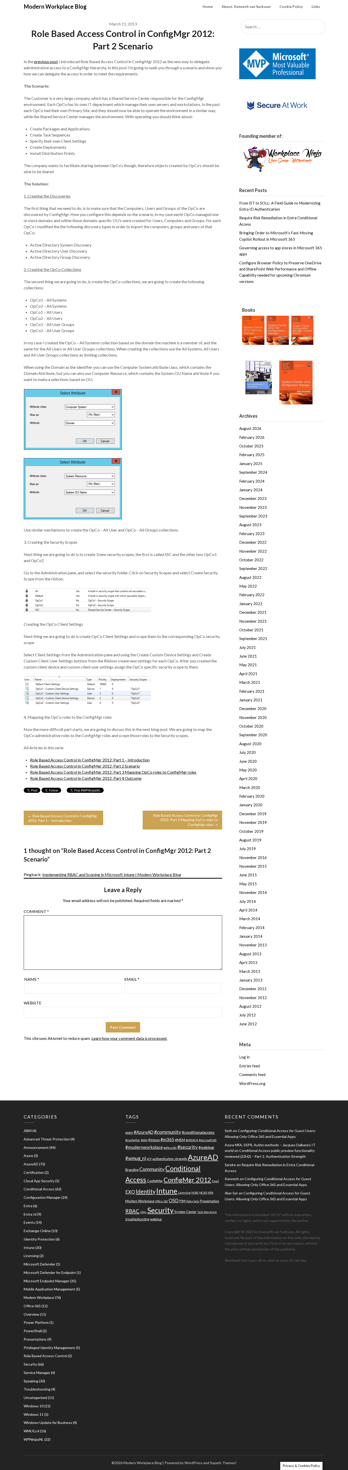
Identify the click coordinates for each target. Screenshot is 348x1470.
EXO (130, 1192)
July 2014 (247, 901)
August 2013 (250, 953)
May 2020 (248, 770)
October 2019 (251, 831)
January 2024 (250, 489)
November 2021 (253, 621)
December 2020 (252, 708)
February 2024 (251, 481)
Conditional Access (39, 1189)
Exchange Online (37, 1231)
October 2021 (251, 630)
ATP (149, 1159)
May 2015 (248, 883)
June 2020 (248, 761)
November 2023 (253, 507)
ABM (28, 1130)
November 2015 (253, 866)
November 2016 (253, 857)
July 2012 (247, 1015)
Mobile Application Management (49, 1289)
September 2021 (253, 638)
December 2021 (252, 612)
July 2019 (247, 848)
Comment (36, 911)
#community (167, 1132)
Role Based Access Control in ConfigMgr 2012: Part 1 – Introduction (90, 759)
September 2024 (253, 472)
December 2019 (252, 813)
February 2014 (251, 927)
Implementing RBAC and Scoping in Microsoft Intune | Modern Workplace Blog (111, 874)
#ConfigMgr (132, 1140)
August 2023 (250, 524)
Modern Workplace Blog (55, 6)
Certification (34, 1172)
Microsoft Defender (39, 1264)
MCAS (203, 1192)
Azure (28, 1155)
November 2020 (253, 717)
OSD (174, 1200)
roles (143, 1212)
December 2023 (252, 498)
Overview (31, 1314)
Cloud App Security (39, 1181)
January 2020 (250, 804)
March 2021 (249, 682)
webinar (156, 1219)
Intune (29, 1247)
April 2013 (248, 962)
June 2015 (248, 875)
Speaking (31, 1381)
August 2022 (250, 577)
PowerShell (33, 1331)
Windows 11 (34, 1414)
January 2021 (250, 700)
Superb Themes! (223, 1463)
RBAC (132, 1211)
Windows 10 (34, 1406)
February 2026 (251, 437)
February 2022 (251, 594)
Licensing (31, 1256)
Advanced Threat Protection (47, 1139)
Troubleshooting (37, 1389)
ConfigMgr (155, 1181)
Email (131, 979)
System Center (185, 1212)
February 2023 (251, 533)
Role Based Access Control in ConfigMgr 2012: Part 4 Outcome (85, 778)
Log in (244, 1057)
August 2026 (250, 428)
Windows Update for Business (48, 1422)
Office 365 (32, 1306)
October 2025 (251, 446)
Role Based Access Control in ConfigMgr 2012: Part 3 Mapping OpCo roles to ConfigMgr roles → (185, 820)
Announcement (36, 1147)
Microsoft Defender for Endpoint (50, 1272)
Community (152, 1169)
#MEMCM (192, 1140)
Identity (145, 1191)
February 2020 (251, 796)
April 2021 (248, 673)
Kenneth (232, 1179)
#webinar (206, 1147)
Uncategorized (35, 1397)
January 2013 (250, 980)
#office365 (170, 1147)
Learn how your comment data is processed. (129, 1038)
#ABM (129, 1132)
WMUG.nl (31, 1431)
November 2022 (253, 551)
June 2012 (248, 1024)
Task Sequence (207, 1212)
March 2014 (249, 918)
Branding (132, 1170)
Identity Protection (39, 1239)
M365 (194, 1192)
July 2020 (247, 752)
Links (316, 6)
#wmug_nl (135, 1158)
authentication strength (169, 1159)
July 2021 (247, 647)
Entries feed (249, 1066)
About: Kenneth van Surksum (246, 6)
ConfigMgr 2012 (187, 1179)
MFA (210, 1192)
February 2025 (251, 454)
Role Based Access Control (45, 1356)
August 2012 (250, 1006)
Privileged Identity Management (49, 1347)
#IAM (144, 1140)
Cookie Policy (291, 6)
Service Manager (37, 1372)
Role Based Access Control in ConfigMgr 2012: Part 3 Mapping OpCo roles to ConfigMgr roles (113, 772)
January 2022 (250, 603)
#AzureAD (143, 1132)
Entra (28, 1206)
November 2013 (253, 945)
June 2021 (248, 656)
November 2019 (253, 822)
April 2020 (248, 778)
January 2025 (250, 463)
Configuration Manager (42, 1197)
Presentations (35, 1339)
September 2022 (253, 568)
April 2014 (248, 910)
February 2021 (251, 691)
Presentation (209, 1201)
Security (30, 1364)
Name (31, 979)
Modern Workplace (39, 1297)
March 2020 (249, 787)
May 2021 (248, 664)
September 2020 (253, 734)
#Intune (154, 1140)
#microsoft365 (208, 1140)
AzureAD (31, 1164)
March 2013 (249, 971)
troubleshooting (137, 1219)
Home (208, 6)
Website (32, 1002)
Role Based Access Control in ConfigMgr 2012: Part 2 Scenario (85, 766)
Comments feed (252, 1074)
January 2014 (250, 936)
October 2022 (251, 559)
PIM (182, 1201)
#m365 (167, 1139)
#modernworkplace (144, 1147)
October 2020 (251, 726)
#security (187, 1147)
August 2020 (250, 743)
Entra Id (30, 1214)
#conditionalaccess (198, 1132)
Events (29, 1222)
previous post (46, 61)
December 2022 (252, 542)
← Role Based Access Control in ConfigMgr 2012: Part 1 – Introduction (62, 818)
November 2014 (253, 892)
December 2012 (252, 988)
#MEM (180, 1140)
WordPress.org (252, 1083)
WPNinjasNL (34, 1439)
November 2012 (253, 997)
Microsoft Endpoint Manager (46, 1281)
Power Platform (36, 1322)
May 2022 (248, 586)
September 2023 (253, 516)
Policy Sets (192, 1201)
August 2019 (250, 840)
